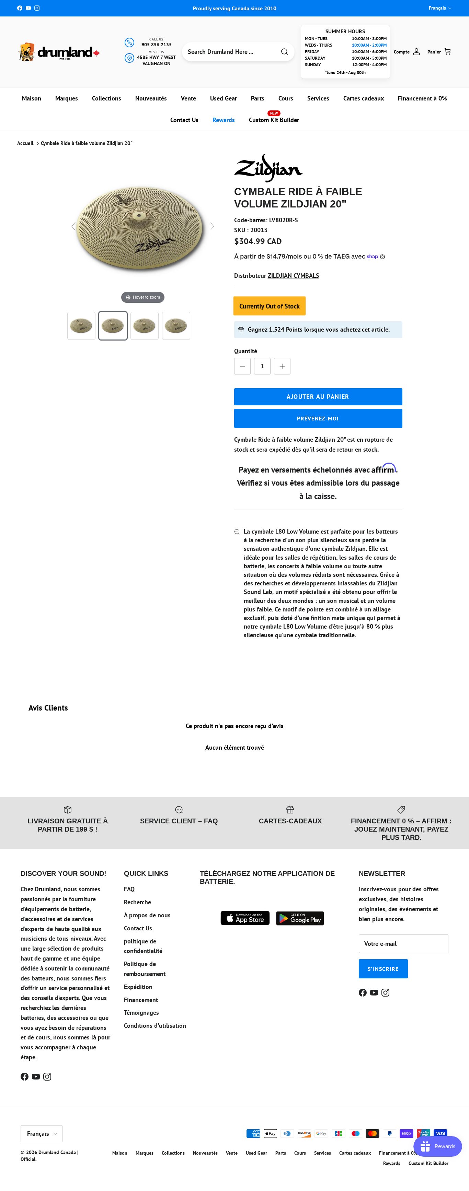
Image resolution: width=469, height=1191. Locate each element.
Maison (31, 98)
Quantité (245, 351)
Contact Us (184, 120)
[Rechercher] (284, 52)
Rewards (224, 120)
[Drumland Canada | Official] (59, 51)
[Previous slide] (73, 226)
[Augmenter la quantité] (282, 366)
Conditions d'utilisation (155, 1025)
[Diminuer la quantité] (242, 366)
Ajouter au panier (318, 397)
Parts (257, 98)
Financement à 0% (422, 98)
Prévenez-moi (318, 418)
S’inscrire (383, 968)
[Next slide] (212, 226)
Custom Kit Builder (274, 117)
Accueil (25, 143)
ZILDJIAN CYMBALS (293, 275)
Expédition (138, 987)
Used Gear (223, 98)
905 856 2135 (156, 44)
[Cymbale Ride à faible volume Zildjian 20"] (81, 326)
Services (318, 98)
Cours (285, 98)
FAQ (129, 889)
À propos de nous (147, 915)
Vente (188, 98)
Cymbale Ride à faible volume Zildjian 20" (87, 143)
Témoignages (141, 1012)
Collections (106, 98)
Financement (141, 1000)
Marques (66, 98)
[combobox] (229, 52)
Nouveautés (151, 98)
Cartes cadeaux (363, 98)
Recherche (137, 902)
